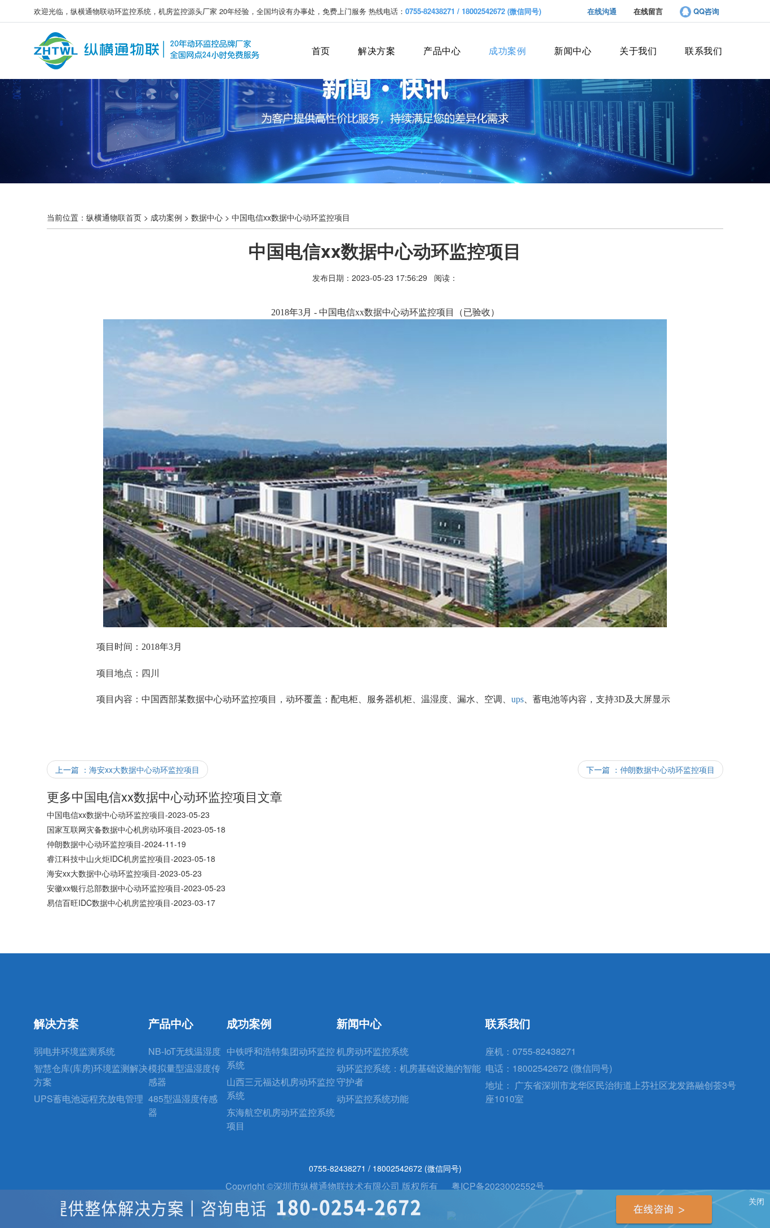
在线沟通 (602, 11)
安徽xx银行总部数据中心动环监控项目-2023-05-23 (136, 888)
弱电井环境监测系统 (74, 1051)
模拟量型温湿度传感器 (184, 1075)
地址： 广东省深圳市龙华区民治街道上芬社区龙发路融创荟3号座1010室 (610, 1092)
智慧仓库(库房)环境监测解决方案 (91, 1075)
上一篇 (127, 769)
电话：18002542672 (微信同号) (548, 1068)
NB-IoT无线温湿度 (184, 1051)
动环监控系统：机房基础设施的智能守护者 (409, 1075)
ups (517, 699)
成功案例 (166, 217)
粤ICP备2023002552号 (498, 1185)
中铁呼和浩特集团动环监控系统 (281, 1058)
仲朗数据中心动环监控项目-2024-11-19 (116, 844)
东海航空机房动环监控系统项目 (281, 1119)
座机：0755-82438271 (530, 1051)
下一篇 (650, 769)
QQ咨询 (705, 11)
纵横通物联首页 (113, 217)
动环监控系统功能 (373, 1098)
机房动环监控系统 (373, 1051)
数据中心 (207, 217)
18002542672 (398, 1168)
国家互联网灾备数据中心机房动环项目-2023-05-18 (136, 829)
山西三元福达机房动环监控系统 (281, 1088)
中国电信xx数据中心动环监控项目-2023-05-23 (128, 814)
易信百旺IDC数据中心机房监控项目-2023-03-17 (131, 902)
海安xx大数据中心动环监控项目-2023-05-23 (124, 873)
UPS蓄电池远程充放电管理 (88, 1098)
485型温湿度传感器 (183, 1105)
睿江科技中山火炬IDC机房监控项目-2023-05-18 (131, 858)
